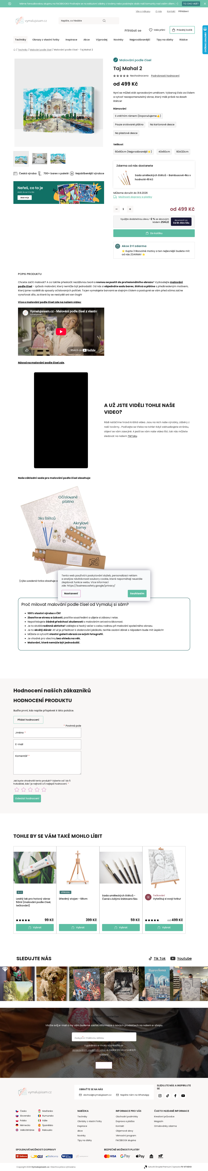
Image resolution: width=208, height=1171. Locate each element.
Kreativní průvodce (164, 1116)
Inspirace (82, 1126)
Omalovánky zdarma (165, 1126)
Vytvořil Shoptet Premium (159, 1166)
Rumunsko (48, 1115)
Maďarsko (47, 1111)
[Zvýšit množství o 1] (130, 209)
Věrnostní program (126, 1135)
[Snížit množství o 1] (116, 209)
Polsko (23, 1120)
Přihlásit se (133, 30)
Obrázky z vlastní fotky (89, 1121)
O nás (158, 11)
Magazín (158, 1121)
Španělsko (47, 1125)
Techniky (82, 1116)
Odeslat (104, 1065)
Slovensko (25, 1115)
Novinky (81, 1135)
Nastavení (71, 593)
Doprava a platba (125, 1121)
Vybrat (37, 927)
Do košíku (156, 233)
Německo (25, 1125)
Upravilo (182, 1166)
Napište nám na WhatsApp (134, 1094)
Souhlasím (137, 593)
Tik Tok (160, 958)
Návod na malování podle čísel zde (41, 362)
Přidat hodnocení (28, 720)
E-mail (19, 744)
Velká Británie (27, 1130)
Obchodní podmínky (127, 1116)
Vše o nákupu (143, 11)
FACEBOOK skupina (126, 1140)
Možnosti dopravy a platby (135, 197)
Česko (23, 1111)
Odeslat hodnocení (27, 798)
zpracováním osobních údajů (89, 1050)
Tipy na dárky (84, 1140)
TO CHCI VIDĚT (191, 3)
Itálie (44, 1120)
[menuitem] (20, 39)
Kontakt (171, 11)
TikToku (132, 436)
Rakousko (47, 1130)
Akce (80, 1130)
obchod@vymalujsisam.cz (97, 1094)
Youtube (184, 958)
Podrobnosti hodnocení (165, 75)
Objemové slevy (124, 1130)
